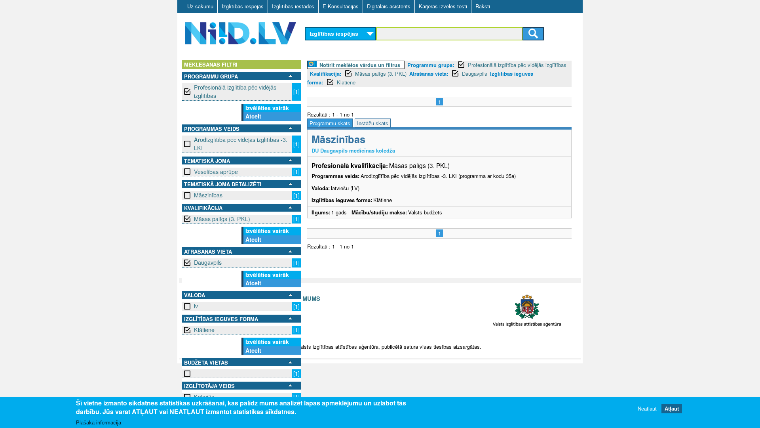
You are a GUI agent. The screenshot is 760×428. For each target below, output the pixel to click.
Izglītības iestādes (293, 6)
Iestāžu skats (372, 123)
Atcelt (253, 116)
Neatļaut (647, 409)
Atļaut (672, 409)
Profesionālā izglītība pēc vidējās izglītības (235, 91)
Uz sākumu (200, 6)
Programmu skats (330, 123)
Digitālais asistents (388, 6)
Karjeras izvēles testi (443, 6)
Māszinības (208, 195)
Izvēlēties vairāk (267, 108)
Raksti (482, 6)
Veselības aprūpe (216, 172)
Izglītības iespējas (243, 6)
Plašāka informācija (98, 423)
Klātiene (204, 330)
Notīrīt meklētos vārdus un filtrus (359, 65)
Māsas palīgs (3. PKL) (222, 219)
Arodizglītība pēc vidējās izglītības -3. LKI (240, 144)
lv (196, 306)
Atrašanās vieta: (428, 73)
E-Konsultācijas (341, 6)
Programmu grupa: (430, 65)
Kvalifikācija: (325, 73)
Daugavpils (208, 262)
